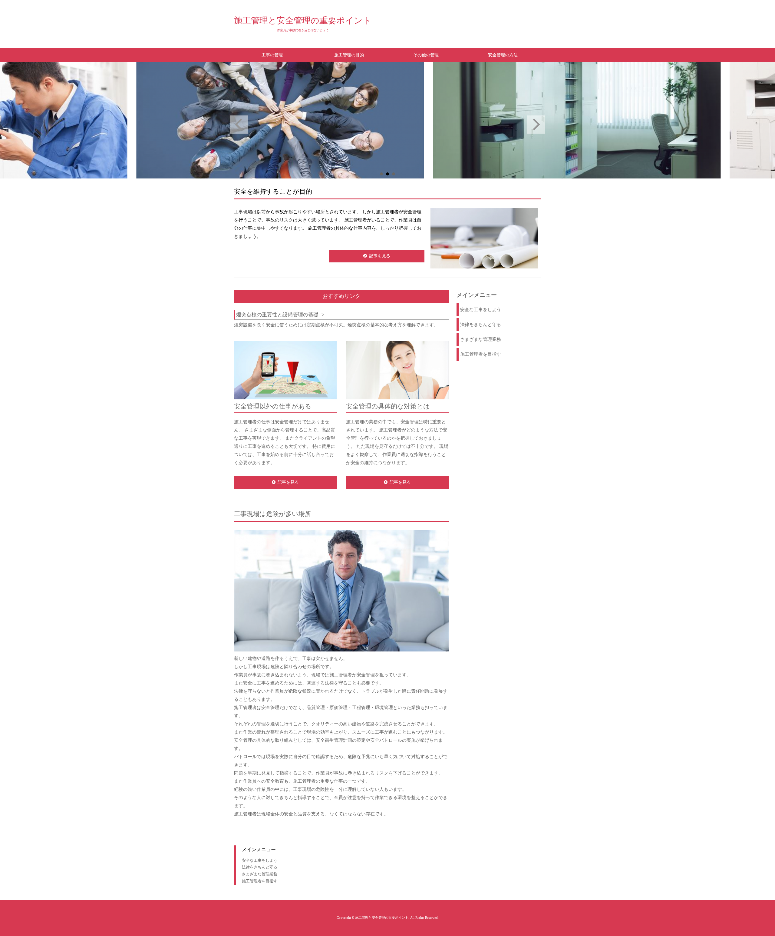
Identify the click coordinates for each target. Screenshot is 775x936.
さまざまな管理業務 (480, 339)
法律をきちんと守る (480, 324)
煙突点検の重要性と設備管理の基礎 (277, 315)
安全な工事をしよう (480, 309)
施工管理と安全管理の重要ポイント (302, 20)
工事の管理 (272, 55)
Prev (239, 124)
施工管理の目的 (349, 55)
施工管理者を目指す (480, 354)
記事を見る (379, 256)
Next (536, 124)
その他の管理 (426, 55)
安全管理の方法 (503, 55)
